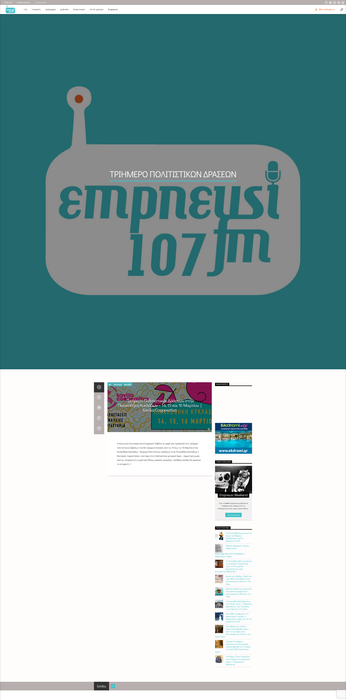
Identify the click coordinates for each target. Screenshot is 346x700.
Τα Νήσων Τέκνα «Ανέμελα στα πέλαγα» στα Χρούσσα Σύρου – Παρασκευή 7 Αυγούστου (238, 684)
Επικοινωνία (41, 2)
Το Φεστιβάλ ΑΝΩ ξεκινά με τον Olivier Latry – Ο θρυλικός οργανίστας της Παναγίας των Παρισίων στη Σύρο (239, 628)
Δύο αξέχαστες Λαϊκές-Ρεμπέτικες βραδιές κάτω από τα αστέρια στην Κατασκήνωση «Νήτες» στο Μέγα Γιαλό (233, 654)
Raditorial (8, 2)
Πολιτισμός (118, 407)
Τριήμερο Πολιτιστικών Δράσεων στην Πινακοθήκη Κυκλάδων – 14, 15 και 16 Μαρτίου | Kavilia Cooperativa (159, 428)
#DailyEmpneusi (24, 2)
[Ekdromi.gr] (233, 461)
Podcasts (65, 9)
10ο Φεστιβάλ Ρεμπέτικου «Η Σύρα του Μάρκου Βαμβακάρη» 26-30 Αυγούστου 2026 (239, 560)
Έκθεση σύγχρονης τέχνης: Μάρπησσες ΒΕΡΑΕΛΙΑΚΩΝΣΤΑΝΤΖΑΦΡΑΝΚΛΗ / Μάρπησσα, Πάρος (232, 574)
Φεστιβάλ (127, 407)
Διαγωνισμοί (79, 9)
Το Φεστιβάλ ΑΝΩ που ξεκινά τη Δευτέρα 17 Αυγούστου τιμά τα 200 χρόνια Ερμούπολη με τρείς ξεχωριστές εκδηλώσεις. (233, 589)
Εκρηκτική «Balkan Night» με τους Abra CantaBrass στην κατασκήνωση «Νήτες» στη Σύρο (238, 603)
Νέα (25, 9)
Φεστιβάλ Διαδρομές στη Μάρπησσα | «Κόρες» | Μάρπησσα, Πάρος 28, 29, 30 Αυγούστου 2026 (239, 641)
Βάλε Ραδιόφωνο (326, 9)
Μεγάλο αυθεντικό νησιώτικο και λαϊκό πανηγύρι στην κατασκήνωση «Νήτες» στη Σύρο (239, 616)
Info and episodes (233, 538)
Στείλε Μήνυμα (96, 9)
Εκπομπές (36, 9)
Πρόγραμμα (50, 9)
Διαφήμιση (113, 9)
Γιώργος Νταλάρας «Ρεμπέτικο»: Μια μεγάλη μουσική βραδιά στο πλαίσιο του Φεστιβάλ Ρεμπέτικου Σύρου (233, 669)
